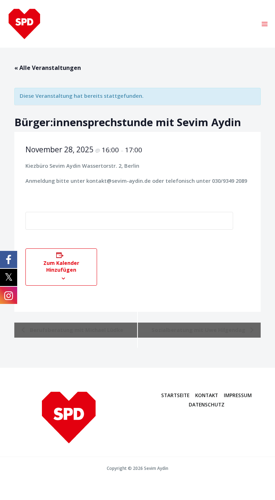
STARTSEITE (175, 395)
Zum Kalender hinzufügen (61, 266)
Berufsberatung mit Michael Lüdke (75, 329)
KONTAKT (206, 395)
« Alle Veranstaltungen (47, 68)
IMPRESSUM (238, 395)
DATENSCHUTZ (207, 404)
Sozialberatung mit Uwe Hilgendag (199, 329)
